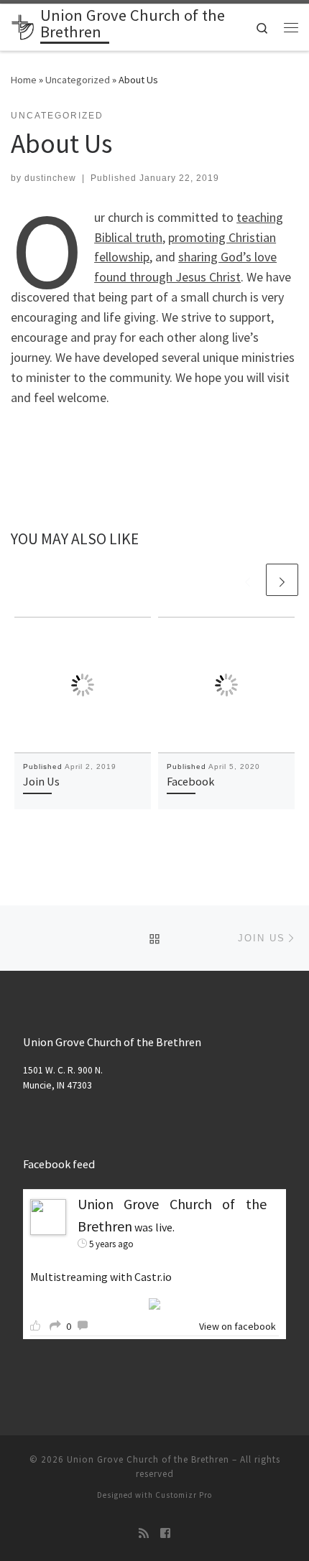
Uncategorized (77, 79)
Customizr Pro (183, 1495)
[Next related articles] (282, 580)
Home (24, 79)
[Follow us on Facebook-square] (165, 1533)
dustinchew (50, 178)
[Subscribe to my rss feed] (144, 1533)
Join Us (41, 781)
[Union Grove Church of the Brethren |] (23, 26)
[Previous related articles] (247, 580)
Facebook (190, 781)
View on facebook (237, 1326)
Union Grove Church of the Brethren (148, 1459)
